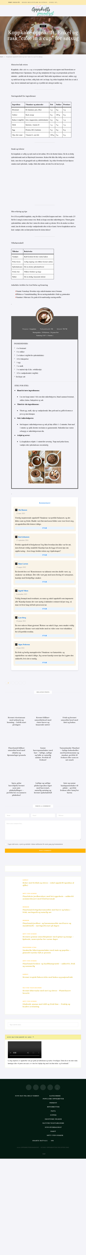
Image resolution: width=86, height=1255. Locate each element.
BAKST (43, 26)
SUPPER (53, 1115)
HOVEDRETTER (53, 1107)
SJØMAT (25, 880)
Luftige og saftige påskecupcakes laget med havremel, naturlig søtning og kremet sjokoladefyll (43, 788)
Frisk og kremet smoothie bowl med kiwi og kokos (69, 720)
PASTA (53, 1111)
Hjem (1, 57)
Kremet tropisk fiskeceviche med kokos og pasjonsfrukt (48, 977)
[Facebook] (3, 71)
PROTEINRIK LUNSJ (29, 947)
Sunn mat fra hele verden (27, 1096)
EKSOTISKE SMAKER (53, 1119)
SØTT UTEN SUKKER (30, 893)
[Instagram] (43, 1087)
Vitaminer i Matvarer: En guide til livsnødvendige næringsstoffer (38, 297)
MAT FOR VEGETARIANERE (32, 988)
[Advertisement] (44, 184)
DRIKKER (26, 907)
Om (52, 1140)
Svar (44, 528)
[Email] (3, 89)
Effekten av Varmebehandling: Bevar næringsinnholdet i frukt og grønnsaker (43, 294)
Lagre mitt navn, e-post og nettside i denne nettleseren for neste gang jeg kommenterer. (35, 844)
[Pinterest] (3, 83)
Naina (43, 45)
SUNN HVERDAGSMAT (53, 1127)
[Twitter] (3, 77)
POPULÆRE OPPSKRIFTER (53, 1099)
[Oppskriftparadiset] (43, 10)
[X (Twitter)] (36, 1087)
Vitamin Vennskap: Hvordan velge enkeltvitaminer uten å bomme (39, 291)
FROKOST (53, 1103)
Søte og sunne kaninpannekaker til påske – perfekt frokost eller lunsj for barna (69, 788)
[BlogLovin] (57, 1087)
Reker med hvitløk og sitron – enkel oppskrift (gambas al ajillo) (41, 2)
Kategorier (54, 1096)
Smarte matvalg (40, 1140)
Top (43, 1154)
